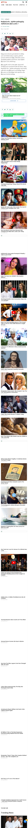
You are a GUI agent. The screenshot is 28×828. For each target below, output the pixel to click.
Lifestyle (22, 4)
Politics (15, 4)
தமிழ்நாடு (7, 19)
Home (2, 4)
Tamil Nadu (9, 4)
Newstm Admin (6, 26)
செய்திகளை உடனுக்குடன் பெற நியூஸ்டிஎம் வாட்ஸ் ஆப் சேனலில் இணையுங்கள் (14, 115)
